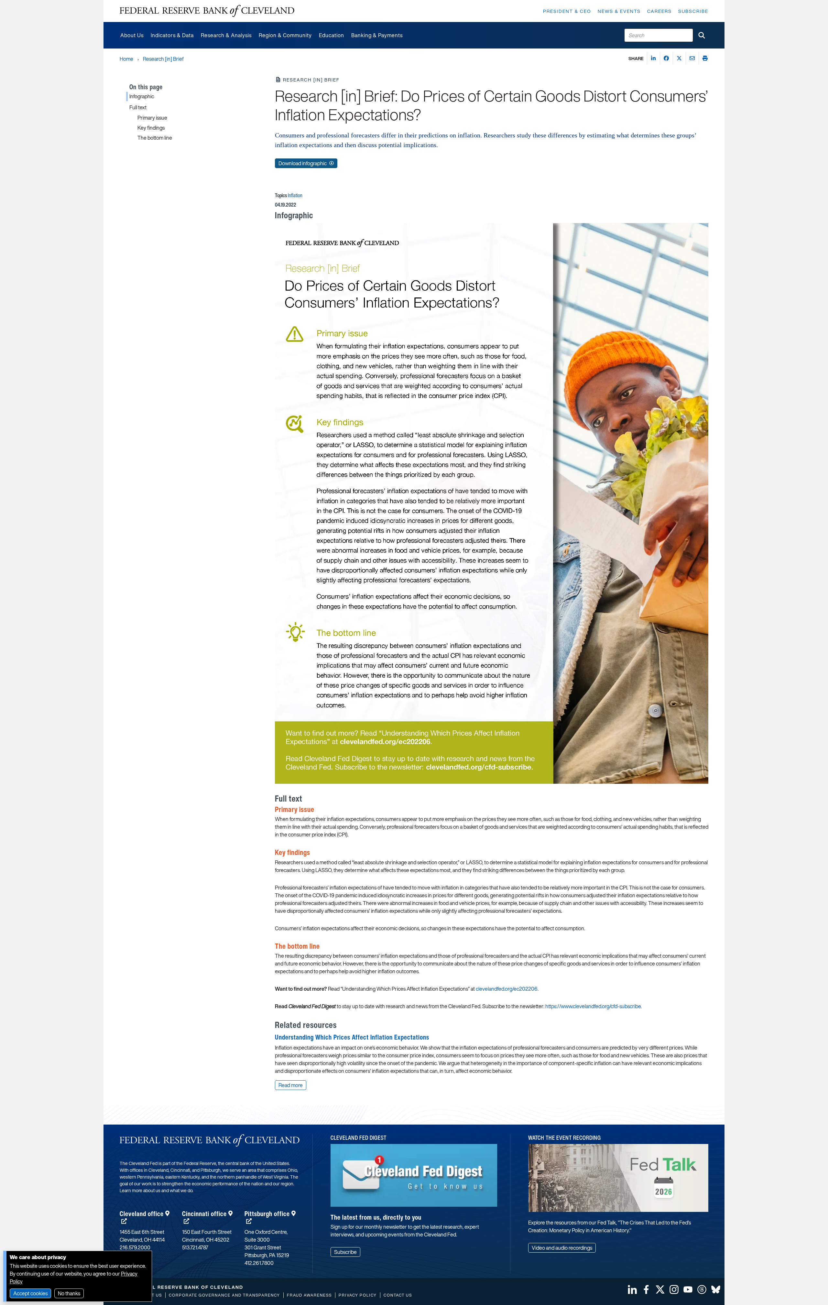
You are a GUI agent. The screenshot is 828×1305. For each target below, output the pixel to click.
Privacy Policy (358, 1295)
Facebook (646, 1289)
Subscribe (693, 11)
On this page (146, 87)
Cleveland (142, 1213)
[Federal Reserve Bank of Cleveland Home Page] (207, 11)
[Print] (705, 58)
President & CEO (567, 11)
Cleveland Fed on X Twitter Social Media (660, 1289)
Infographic (141, 96)
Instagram (674, 1289)
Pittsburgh (267, 1213)
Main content (135, 3)
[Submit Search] (701, 35)
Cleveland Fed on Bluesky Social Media (716, 1289)
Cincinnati (204, 1213)
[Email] (692, 58)
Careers (659, 11)
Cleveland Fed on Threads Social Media (702, 1289)
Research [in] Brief (163, 59)
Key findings (151, 128)
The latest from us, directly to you (376, 1217)
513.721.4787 (195, 1247)
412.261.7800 (259, 1263)
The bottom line (154, 138)
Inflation (295, 195)
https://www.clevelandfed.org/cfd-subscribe (593, 1006)
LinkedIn (632, 1289)
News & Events (619, 11)
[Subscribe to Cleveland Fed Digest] (414, 1178)
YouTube (688, 1289)
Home (126, 59)
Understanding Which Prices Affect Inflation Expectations (352, 1037)
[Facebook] (666, 58)
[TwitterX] (679, 58)
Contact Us (398, 1295)
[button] (271, 216)
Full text (138, 107)
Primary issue (152, 118)
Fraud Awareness (309, 1295)
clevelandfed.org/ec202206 (507, 989)
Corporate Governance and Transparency (224, 1295)
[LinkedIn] (653, 58)
